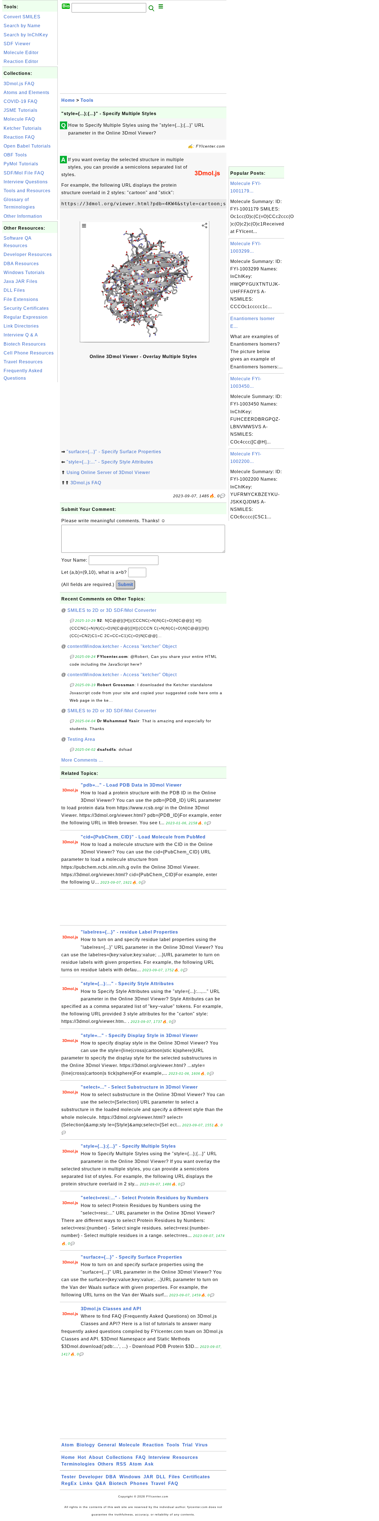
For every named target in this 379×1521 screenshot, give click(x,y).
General (107, 1445)
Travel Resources (23, 361)
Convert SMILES (22, 16)
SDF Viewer (17, 43)
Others (105, 1464)
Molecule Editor (21, 52)
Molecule (129, 1445)
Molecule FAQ (19, 119)
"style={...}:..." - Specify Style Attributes (110, 462)
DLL (161, 1476)
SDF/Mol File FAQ (24, 173)
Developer (91, 1476)
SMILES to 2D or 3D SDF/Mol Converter (111, 610)
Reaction (153, 1445)
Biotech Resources (25, 344)
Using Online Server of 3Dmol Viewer (108, 472)
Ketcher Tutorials (23, 128)
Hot (82, 1457)
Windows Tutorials (24, 272)
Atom (67, 1445)
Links (86, 1483)
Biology (86, 1445)
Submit (125, 584)
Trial (187, 1445)
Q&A (100, 1483)
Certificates (196, 1476)
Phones (139, 1483)
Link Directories (21, 326)
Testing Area (81, 739)
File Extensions (21, 299)
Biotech (118, 1483)
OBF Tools (15, 155)
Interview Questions (26, 181)
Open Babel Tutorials (27, 146)
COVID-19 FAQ (20, 101)
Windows (130, 1476)
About (96, 1457)
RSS (121, 1464)
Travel (158, 1483)
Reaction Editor (21, 61)
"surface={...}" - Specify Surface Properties (114, 451)
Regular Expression (26, 317)
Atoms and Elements (26, 92)
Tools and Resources (27, 190)
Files (174, 1476)
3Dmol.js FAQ (19, 83)
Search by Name (22, 25)
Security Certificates (26, 308)
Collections (119, 1457)
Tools (87, 100)
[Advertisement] (30, 467)
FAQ (141, 1457)
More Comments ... (82, 760)
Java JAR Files (20, 281)
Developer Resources (28, 254)
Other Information (23, 216)
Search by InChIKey (26, 34)
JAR (148, 1476)
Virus (201, 1445)
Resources (185, 1457)
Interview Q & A (21, 335)
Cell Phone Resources (29, 353)
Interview (159, 1457)
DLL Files (14, 290)
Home (68, 100)
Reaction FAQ (19, 137)
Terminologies (78, 1464)
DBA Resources (21, 263)
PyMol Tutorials (21, 163)
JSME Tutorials (20, 110)
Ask (149, 1464)
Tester (68, 1476)
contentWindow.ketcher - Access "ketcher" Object (122, 646)
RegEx (69, 1483)
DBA (111, 1476)
